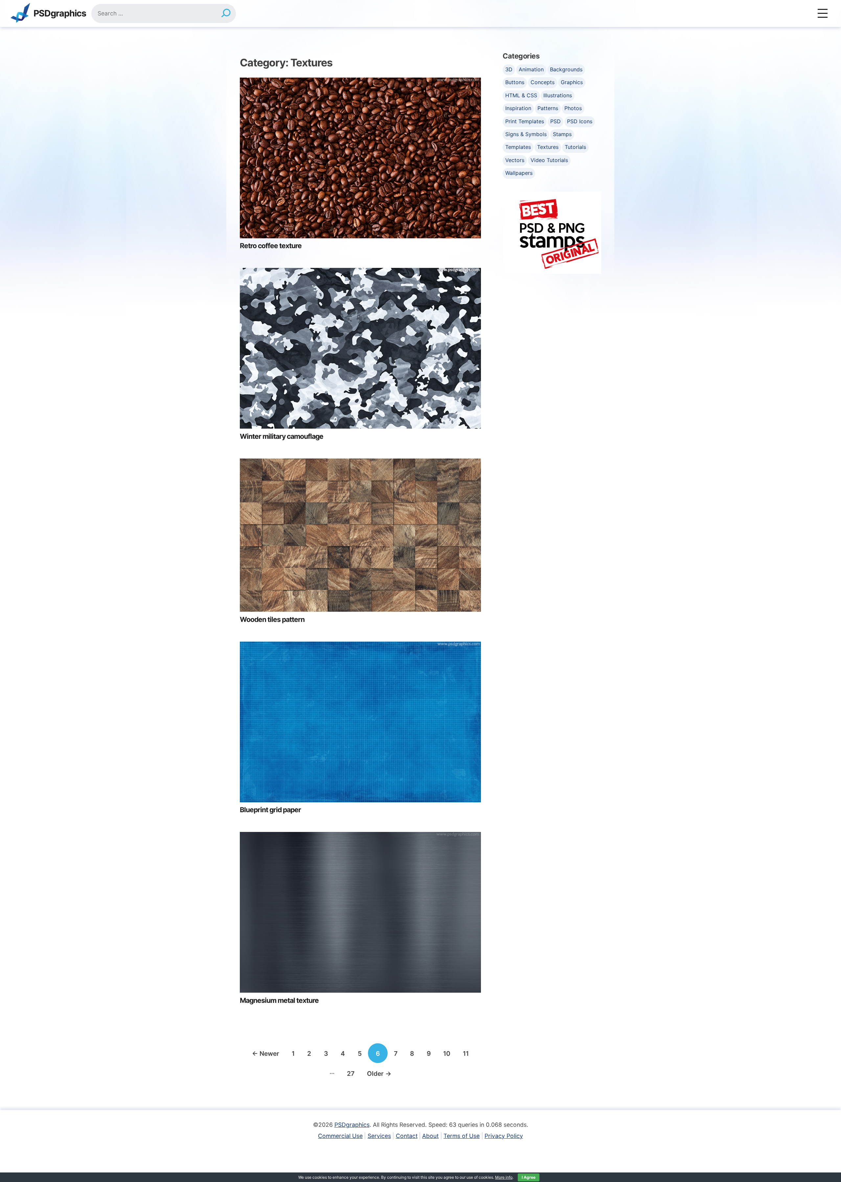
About (430, 1135)
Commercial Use (340, 1135)
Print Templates (524, 121)
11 (466, 1053)
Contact (407, 1135)
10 (446, 1053)
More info (503, 1177)
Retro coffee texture (271, 246)
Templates (518, 147)
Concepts (543, 82)
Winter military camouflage (281, 436)
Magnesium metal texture (279, 1000)
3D (508, 69)
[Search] (226, 13)
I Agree (528, 1177)
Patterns (547, 108)
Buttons (514, 82)
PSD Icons (579, 121)
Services (379, 1135)
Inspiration (518, 108)
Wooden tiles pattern (272, 619)
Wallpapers (519, 173)
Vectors (514, 160)
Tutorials (575, 147)
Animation (531, 69)
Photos (573, 108)
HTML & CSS (521, 95)
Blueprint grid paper (270, 810)
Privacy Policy (504, 1135)
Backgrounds (566, 69)
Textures (547, 147)
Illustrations (557, 95)
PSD (555, 121)
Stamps (562, 134)
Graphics (572, 82)
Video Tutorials (549, 160)
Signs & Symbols (526, 134)
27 (350, 1073)
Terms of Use (461, 1135)
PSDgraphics (60, 13)
